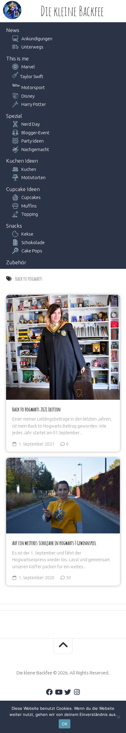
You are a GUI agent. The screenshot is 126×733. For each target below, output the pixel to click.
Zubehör (16, 262)
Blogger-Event (35, 132)
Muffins (29, 205)
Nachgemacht (35, 149)
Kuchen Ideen (22, 161)
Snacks (14, 226)
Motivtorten (33, 177)
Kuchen (28, 169)
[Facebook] (49, 692)
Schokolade (33, 242)
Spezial (14, 116)
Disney (28, 96)
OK (65, 723)
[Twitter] (67, 692)
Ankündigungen (36, 38)
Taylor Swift (31, 76)
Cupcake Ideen (23, 189)
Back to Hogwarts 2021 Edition (36, 409)
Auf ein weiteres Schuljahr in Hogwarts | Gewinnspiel (54, 543)
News (12, 30)
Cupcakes (31, 197)
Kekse (27, 234)
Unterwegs (32, 46)
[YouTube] (58, 692)
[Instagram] (76, 692)
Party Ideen (32, 140)
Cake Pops (31, 250)
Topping (29, 214)
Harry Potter (33, 104)
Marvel (28, 66)
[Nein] (118, 717)
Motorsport (33, 87)
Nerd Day (30, 124)
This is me (17, 58)
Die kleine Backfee (72, 11)
